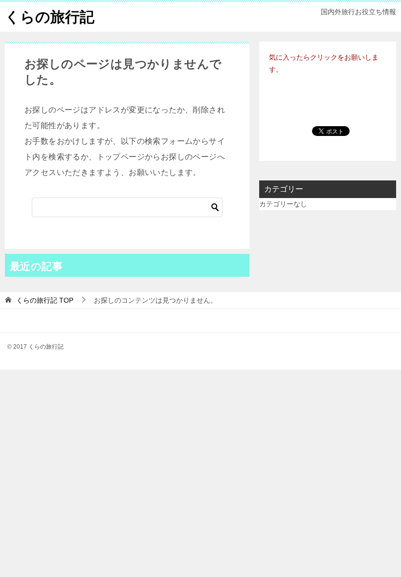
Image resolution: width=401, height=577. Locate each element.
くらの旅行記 (49, 17)
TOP (44, 300)
